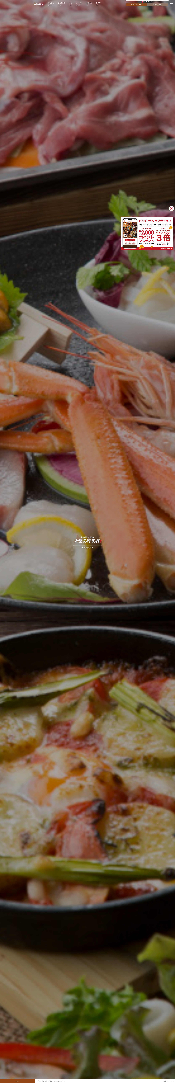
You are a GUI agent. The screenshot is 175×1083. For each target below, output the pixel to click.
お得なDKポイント (147, 1)
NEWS (17, 1081)
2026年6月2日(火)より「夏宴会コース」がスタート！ (50, 1081)
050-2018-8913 (137, 4)
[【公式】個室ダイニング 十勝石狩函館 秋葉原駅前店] (38, 4)
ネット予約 (158, 4)
